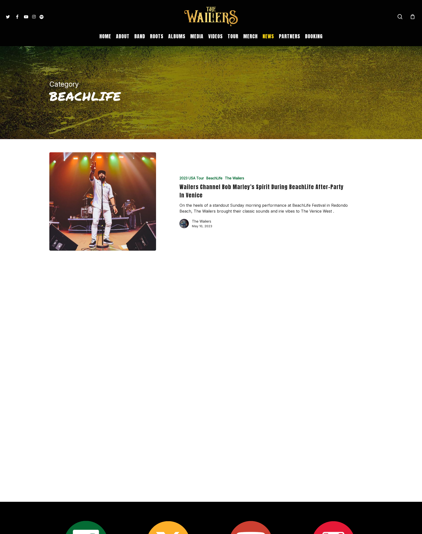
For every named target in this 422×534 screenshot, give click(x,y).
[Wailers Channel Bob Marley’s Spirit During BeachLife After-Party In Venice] (102, 201)
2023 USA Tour (191, 178)
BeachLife (214, 178)
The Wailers (234, 178)
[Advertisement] (211, 321)
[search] (400, 16)
